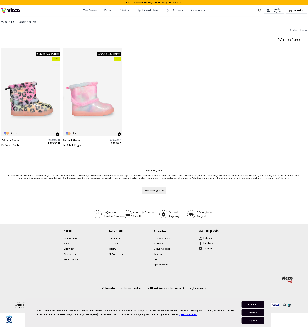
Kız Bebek (158, 243)
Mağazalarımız (116, 254)
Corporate (114, 243)
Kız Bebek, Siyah (10, 145)
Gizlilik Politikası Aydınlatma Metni (165, 288)
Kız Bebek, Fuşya (72, 145)
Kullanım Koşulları (131, 288)
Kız (12, 22)
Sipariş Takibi (70, 238)
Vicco (4, 22)
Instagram (208, 238)
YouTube (207, 248)
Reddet (253, 312)
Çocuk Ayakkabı (162, 248)
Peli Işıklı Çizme (10, 140)
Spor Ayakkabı (161, 264)
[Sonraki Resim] (56, 92)
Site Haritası (70, 254)
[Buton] (181, 2)
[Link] (10, 10)
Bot (155, 259)
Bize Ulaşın (69, 248)
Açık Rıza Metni (198, 288)
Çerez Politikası (188, 314)
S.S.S (66, 243)
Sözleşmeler (108, 288)
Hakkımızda (115, 238)
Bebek (22, 22)
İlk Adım (158, 254)
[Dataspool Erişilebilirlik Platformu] (9, 319)
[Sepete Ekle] (58, 134)
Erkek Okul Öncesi (162, 238)
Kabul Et (253, 304)
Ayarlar (253, 321)
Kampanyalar (71, 259)
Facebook (208, 243)
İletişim (112, 248)
